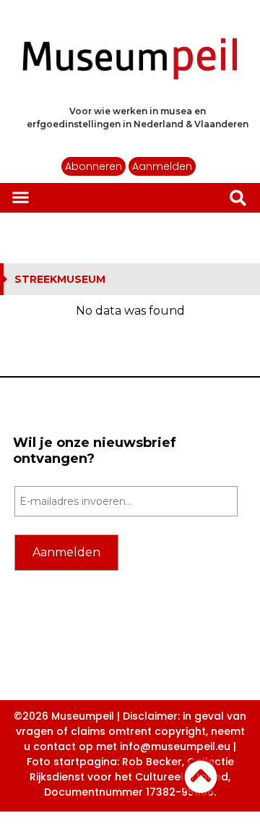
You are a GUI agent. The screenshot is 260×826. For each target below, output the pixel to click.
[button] (21, 196)
